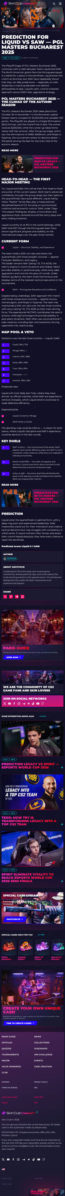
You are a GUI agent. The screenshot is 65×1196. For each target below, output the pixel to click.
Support (5, 1082)
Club (5, 1072)
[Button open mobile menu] (60, 4)
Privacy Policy (41, 1082)
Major (6, 1060)
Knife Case (6, 1178)
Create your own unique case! (32, 1010)
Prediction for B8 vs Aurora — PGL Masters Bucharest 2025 (46, 497)
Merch (5, 1103)
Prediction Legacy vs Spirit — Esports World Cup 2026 (30, 766)
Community (6, 31)
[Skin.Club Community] (22, 3)
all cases (41, 935)
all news (42, 716)
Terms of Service (10, 1088)
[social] (3, 1159)
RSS (35, 1088)
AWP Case (38, 1178)
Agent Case (7, 1184)
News (14, 31)
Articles (7, 1042)
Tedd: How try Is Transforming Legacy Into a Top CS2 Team (29, 821)
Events (38, 1060)
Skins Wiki (38, 1097)
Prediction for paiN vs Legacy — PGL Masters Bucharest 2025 (47, 163)
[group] (9, 950)
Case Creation (43, 1066)
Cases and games (10, 1097)
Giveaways (40, 1048)
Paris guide (16, 648)
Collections (41, 1042)
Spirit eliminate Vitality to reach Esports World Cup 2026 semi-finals (28, 878)
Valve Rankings (11, 1066)
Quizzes (6, 1048)
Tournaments (10, 1054)
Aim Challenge (43, 1054)
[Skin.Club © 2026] (20, 1113)
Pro (36, 1103)
